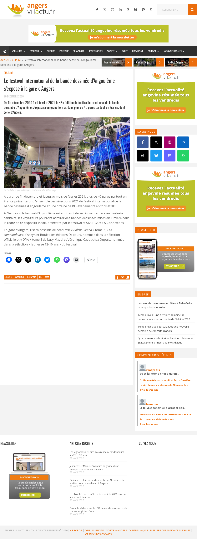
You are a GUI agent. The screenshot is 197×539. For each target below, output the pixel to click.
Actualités (17, 51)
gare (47, 277)
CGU (87, 530)
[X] (105, 10)
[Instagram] (112, 10)
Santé (125, 51)
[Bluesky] (136, 10)
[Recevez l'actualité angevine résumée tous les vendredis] (98, 33)
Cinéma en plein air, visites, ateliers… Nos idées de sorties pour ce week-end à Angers (97, 481)
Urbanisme (137, 51)
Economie (34, 51)
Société (110, 51)
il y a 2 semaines (148, 389)
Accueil (4, 60)
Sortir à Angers (116, 530)
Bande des (31, 277)
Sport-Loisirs (96, 51)
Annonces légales (173, 51)
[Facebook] (97, 10)
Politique (64, 51)
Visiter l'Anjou (138, 530)
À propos (76, 530)
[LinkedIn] (120, 10)
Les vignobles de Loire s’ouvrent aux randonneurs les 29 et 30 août (97, 453)
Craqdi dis (153, 370)
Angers (8, 277)
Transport (78, 51)
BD (40, 277)
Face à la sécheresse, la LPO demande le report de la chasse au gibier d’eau (98, 510)
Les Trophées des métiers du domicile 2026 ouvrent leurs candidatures (98, 495)
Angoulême (19, 277)
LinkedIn (127, 277)
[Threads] (128, 10)
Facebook (117, 277)
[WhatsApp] (151, 10)
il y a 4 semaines (148, 424)
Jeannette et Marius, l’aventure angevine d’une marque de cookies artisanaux (94, 467)
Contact (152, 51)
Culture (51, 51)
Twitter (122, 277)
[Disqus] (67, 336)
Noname (152, 404)
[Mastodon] (143, 10)
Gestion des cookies (98, 534)
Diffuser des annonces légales (170, 530)
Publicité (98, 530)
